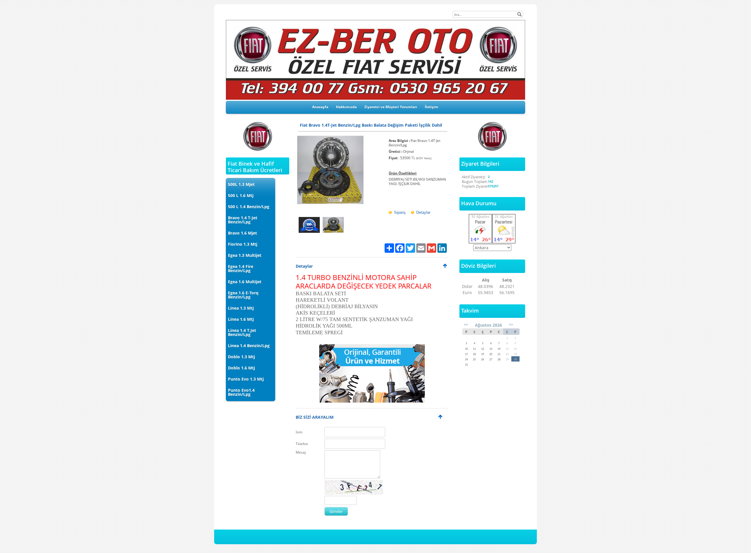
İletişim (431, 106)
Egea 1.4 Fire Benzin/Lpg (240, 268)
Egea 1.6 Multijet (244, 281)
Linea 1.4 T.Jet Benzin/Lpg (242, 332)
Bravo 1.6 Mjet (242, 233)
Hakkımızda (346, 106)
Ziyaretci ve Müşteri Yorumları (390, 106)
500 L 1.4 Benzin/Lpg (248, 206)
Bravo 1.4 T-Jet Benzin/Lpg (242, 220)
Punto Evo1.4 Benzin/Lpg (241, 392)
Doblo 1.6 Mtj (241, 368)
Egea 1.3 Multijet (244, 255)
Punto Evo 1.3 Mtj (246, 379)
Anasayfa (320, 106)
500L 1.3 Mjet (241, 184)
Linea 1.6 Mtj (241, 319)
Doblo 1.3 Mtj (241, 356)
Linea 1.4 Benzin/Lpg (249, 345)
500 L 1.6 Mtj (240, 195)
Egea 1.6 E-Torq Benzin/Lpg (243, 295)
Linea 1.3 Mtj (241, 308)
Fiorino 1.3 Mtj (242, 244)
